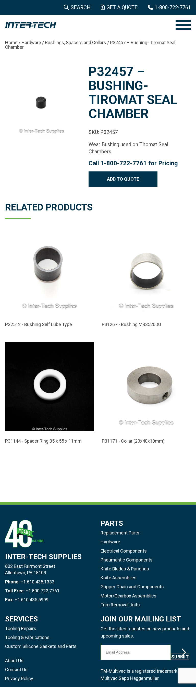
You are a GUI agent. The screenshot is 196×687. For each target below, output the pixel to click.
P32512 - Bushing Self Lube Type (38, 324)
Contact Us (16, 669)
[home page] (87, 25)
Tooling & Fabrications (27, 637)
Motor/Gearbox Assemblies (128, 595)
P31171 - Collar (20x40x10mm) (133, 441)
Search (81, 7)
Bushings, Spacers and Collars (75, 42)
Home (11, 42)
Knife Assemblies (119, 577)
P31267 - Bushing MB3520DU (131, 324)
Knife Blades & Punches (125, 568)
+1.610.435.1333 (37, 581)
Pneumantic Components (127, 560)
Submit (180, 656)
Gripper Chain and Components (132, 586)
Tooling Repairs (20, 628)
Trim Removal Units (120, 604)
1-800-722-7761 (173, 7)
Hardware (31, 42)
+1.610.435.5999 (31, 599)
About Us (14, 660)
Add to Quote (123, 179)
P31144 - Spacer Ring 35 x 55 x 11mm (43, 441)
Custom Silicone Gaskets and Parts (41, 646)
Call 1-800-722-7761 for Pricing (133, 163)
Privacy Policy (19, 678)
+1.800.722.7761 (42, 590)
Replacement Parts (120, 532)
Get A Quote (122, 7)
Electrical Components (124, 551)
